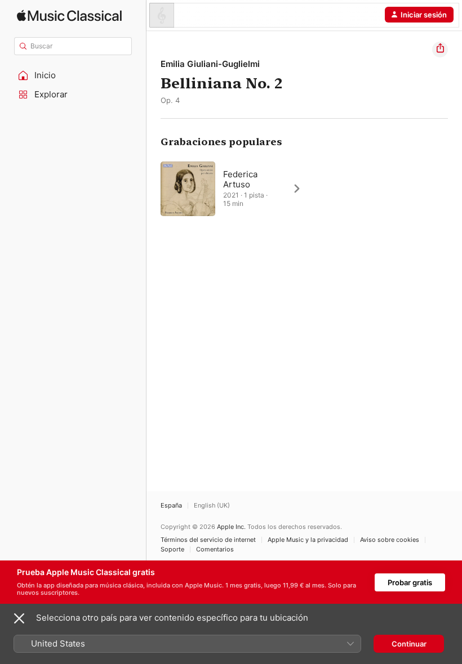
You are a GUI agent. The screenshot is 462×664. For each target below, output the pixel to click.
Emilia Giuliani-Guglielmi (210, 64)
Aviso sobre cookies (389, 540)
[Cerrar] (19, 618)
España (171, 506)
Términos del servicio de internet (208, 540)
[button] (73, 75)
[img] (69, 15)
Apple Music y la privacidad (308, 540)
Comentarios (215, 549)
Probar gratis (410, 582)
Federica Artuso (240, 179)
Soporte (172, 549)
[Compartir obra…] (440, 49)
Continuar (409, 643)
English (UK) (212, 506)
